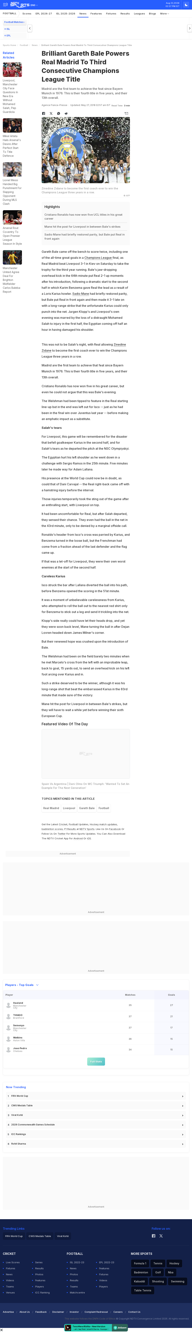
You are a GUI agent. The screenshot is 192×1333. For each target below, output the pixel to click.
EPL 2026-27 (44, 13)
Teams (10, 1286)
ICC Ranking (42, 1292)
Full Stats (96, 1061)
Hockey (174, 1263)
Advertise (8, 1311)
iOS (89, 838)
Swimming (177, 1281)
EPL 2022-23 (106, 1262)
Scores (27, 13)
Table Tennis (142, 1290)
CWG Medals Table (22, 1105)
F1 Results (70, 828)
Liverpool (69, 808)
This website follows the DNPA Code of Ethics (90, 1318)
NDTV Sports (87, 828)
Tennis (157, 1263)
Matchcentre (77, 1292)
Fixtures (111, 13)
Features (96, 13)
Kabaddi (139, 1281)
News (83, 13)
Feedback (41, 1311)
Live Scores (13, 1262)
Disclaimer (58, 1311)
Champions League (98, 258)
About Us (25, 1311)
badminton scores (52, 828)
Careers (118, 1311)
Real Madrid (51, 808)
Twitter (62, 833)
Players (39, 1286)
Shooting (158, 1281)
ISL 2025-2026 (65, 13)
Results (125, 13)
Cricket (63, 824)
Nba (170, 1272)
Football (9, 13)
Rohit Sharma (18, 1143)
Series (39, 1262)
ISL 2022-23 (77, 1262)
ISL (8, 29)
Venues (10, 1292)
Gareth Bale (87, 808)
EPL (9, 35)
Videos (10, 1280)
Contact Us (134, 1311)
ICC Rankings (18, 1134)
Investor (74, 1311)
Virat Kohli (17, 1115)
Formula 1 (140, 1263)
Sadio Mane (80, 294)
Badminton (141, 1272)
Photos (39, 1274)
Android (78, 838)
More (164, 13)
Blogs (152, 13)
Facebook (115, 828)
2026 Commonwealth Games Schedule (33, 1124)
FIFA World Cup (19, 1095)
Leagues (139, 13)
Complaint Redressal (96, 1311)
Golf (158, 1272)
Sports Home (9, 45)
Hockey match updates (103, 824)
